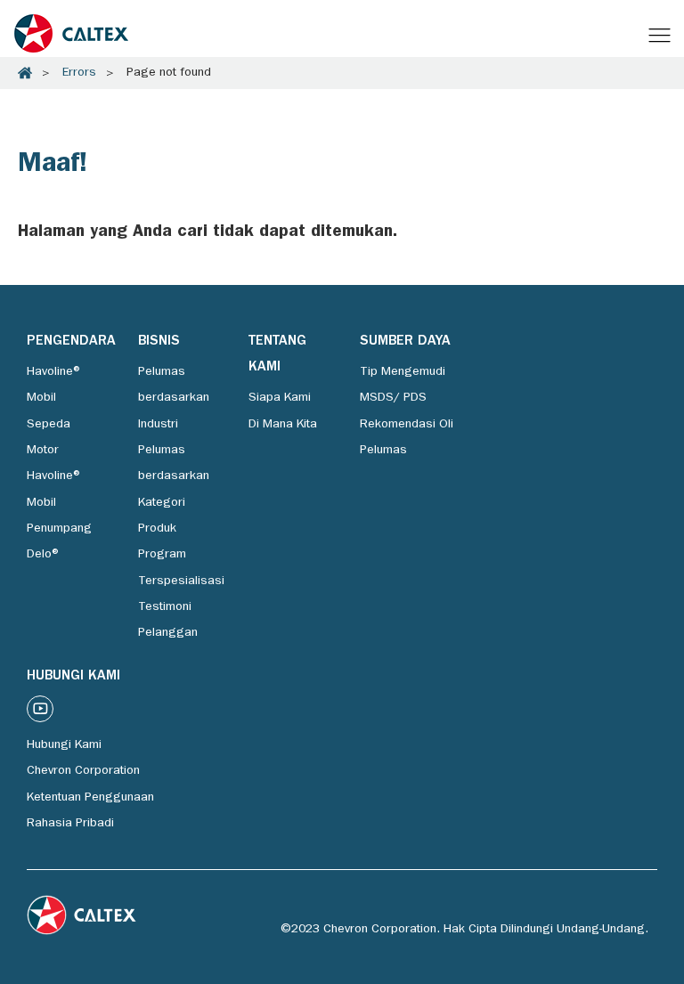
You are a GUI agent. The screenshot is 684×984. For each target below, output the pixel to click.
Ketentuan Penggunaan (90, 798)
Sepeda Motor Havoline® (55, 451)
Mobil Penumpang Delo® (59, 529)
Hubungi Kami (64, 745)
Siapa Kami (279, 398)
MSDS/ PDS (393, 398)
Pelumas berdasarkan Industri (173, 398)
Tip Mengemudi (402, 372)
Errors (79, 73)
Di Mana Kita (282, 425)
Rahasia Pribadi (70, 823)
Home (25, 73)
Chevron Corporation (83, 771)
